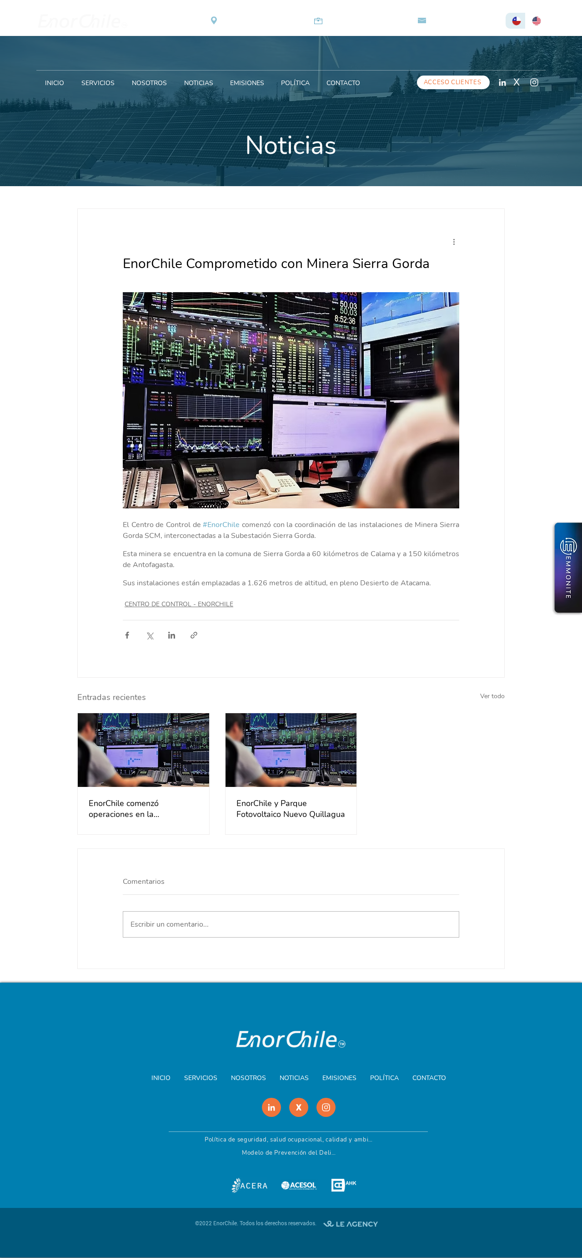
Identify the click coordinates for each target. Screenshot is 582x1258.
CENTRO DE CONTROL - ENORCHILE (179, 604)
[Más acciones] (453, 241)
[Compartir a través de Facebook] (127, 635)
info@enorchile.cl (464, 20)
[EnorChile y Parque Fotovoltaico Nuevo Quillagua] (291, 750)
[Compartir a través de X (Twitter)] (149, 635)
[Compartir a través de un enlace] (194, 635)
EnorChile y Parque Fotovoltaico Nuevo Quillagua (290, 809)
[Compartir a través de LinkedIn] (171, 635)
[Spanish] (515, 21)
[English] (535, 21)
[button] (295, 79)
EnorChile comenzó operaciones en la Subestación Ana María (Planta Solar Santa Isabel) (138, 809)
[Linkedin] (502, 82)
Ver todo (492, 696)
